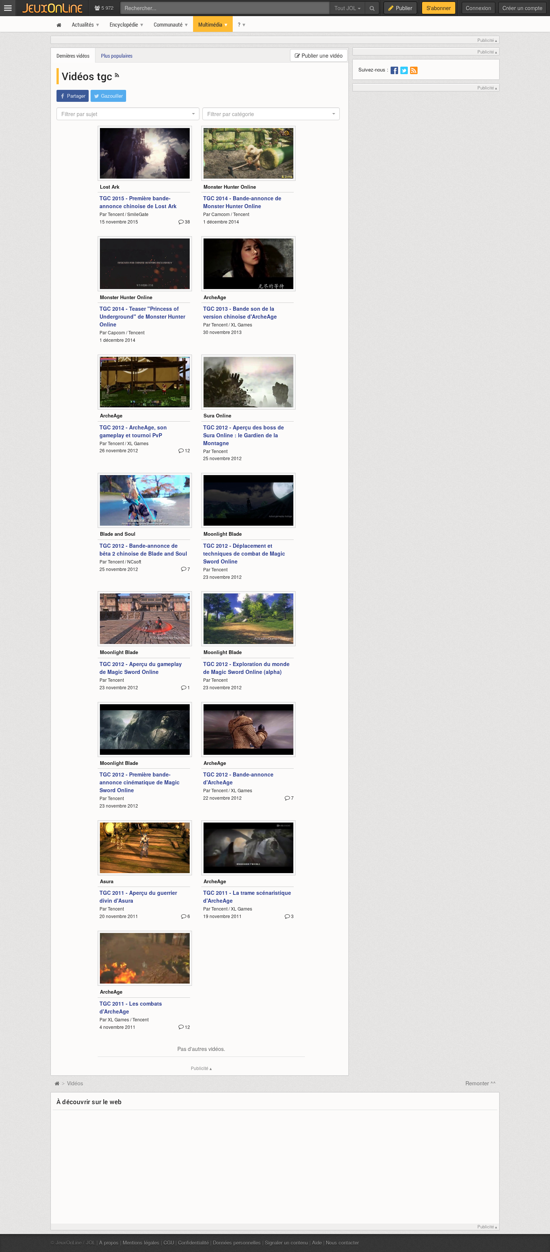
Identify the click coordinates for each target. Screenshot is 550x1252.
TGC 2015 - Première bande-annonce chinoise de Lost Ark (138, 202)
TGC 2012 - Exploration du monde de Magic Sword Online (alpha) (246, 667)
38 (187, 221)
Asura (106, 881)
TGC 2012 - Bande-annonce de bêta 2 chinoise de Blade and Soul (143, 549)
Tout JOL (346, 8)
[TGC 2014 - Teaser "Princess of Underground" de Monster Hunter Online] (145, 263)
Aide (317, 1242)
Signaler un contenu (286, 1242)
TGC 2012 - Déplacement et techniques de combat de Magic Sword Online (244, 553)
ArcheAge (215, 297)
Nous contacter (342, 1242)
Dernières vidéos (72, 55)
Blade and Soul (117, 533)
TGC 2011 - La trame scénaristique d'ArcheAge (247, 896)
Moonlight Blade (223, 533)
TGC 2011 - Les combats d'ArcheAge (131, 1007)
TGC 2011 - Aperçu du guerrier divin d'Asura (138, 896)
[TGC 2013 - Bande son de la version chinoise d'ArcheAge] (248, 263)
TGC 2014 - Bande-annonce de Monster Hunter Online (242, 202)
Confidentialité (193, 1242)
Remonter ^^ (480, 1083)
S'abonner (439, 8)
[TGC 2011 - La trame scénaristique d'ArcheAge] (248, 848)
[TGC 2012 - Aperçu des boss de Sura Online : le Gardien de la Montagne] (248, 382)
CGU (169, 1242)
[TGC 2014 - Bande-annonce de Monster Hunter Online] (248, 153)
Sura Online (217, 415)
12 (187, 450)
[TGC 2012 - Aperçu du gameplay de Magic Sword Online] (145, 618)
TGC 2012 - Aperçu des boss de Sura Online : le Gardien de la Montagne (243, 435)
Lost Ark (109, 186)
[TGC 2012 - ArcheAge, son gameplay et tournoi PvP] (145, 382)
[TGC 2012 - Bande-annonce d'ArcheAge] (248, 729)
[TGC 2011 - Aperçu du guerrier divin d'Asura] (145, 848)
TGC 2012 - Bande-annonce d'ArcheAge (238, 778)
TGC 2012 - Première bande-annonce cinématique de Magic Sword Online (140, 782)
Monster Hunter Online (230, 186)
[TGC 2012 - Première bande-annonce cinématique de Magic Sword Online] (145, 729)
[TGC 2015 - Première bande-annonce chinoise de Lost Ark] (145, 153)
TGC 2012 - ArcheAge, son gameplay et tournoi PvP (133, 431)
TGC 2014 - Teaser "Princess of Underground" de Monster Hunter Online (142, 316)
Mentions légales (141, 1242)
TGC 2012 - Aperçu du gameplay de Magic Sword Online (141, 667)
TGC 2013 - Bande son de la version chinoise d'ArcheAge (240, 312)
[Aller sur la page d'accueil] (56, 1083)
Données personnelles (237, 1242)
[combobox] (127, 113)
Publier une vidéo (321, 55)
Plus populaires (116, 55)
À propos (109, 1242)
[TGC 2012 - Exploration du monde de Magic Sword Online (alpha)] (248, 618)
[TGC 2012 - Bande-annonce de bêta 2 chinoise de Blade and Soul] (145, 500)
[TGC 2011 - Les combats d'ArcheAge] (145, 958)
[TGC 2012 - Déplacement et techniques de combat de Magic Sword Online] (248, 500)
